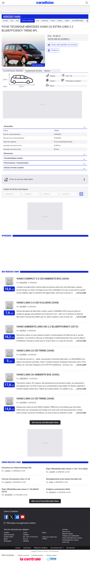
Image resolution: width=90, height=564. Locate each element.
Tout (77, 20)
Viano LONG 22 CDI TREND (35, 350)
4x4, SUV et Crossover (30, 537)
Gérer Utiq (65, 542)
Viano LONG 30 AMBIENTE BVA (37, 374)
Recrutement (71, 548)
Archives (65, 529)
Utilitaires (26, 541)
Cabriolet (26, 535)
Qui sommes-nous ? (57, 548)
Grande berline (8, 537)
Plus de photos (38, 65)
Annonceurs (27, 548)
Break (6, 539)
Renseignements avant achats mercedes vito (64, 479)
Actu (17, 20)
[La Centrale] (30, 561)
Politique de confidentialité (70, 536)
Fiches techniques (27, 20)
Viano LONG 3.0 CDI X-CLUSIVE (37, 302)
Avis (11, 20)
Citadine (6, 532)
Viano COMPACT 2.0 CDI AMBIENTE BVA (42, 278)
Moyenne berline (9, 535)
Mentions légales (67, 534)
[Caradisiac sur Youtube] (22, 517)
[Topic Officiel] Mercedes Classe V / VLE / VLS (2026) (67, 469)
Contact (17, 548)
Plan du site (66, 531)
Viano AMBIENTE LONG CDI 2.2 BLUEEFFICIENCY (47, 326)
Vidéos (67, 20)
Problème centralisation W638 (58, 489)
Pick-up (25, 539)
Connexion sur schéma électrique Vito (17, 468)
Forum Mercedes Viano (11, 462)
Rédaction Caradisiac (41, 548)
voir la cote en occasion (59, 39)
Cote (37, 20)
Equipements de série (33, 71)
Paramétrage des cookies (70, 540)
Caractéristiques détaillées (13, 71)
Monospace (7, 541)
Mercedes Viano (11, 16)
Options (47, 71)
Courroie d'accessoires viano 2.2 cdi (16, 479)
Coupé (25, 532)
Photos (60, 20)
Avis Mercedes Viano (10, 271)
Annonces (45, 20)
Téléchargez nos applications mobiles (21, 523)
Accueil (5, 20)
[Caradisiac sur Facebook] (6, 517)
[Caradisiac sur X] (11, 517)
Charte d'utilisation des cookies (72, 538)
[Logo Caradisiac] (45, 4)
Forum (53, 20)
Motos (44, 532)
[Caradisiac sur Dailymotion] (17, 517)
